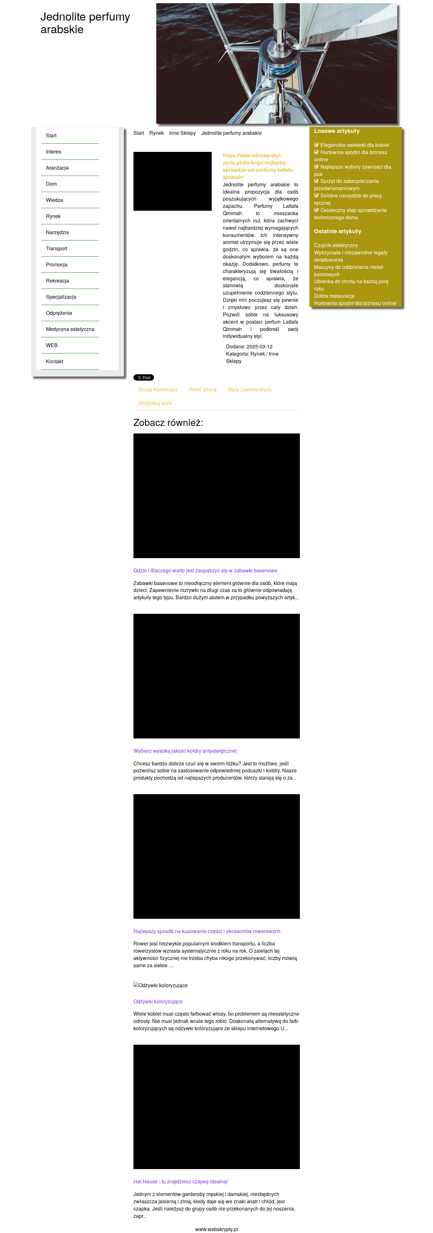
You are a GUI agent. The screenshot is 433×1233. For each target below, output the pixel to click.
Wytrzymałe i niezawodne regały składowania (351, 256)
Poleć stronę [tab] (203, 389)
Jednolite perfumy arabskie (231, 132)
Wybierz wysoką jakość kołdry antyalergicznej (185, 751)
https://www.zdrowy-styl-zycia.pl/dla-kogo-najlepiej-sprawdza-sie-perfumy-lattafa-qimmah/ (258, 166)
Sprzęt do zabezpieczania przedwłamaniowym (346, 184)
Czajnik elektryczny (336, 245)
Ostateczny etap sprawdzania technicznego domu (350, 213)
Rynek (156, 132)
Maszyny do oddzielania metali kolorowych (349, 270)
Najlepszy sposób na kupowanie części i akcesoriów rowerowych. (207, 931)
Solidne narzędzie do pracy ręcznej (348, 199)
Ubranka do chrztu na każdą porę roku (351, 284)
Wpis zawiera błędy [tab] (250, 389)
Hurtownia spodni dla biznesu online (350, 155)
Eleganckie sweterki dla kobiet (354, 144)
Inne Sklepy (182, 132)
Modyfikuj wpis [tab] (155, 403)
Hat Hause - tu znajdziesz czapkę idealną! (180, 1181)
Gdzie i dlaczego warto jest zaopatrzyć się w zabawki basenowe (205, 570)
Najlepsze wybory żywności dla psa (352, 170)
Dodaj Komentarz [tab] (158, 389)
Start (138, 132)
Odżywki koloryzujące (158, 1001)
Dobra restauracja (334, 295)
